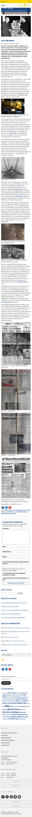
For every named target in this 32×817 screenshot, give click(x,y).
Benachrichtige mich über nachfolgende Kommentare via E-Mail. (13, 574)
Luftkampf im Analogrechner (9, 606)
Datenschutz (11, 812)
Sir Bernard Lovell (21, 196)
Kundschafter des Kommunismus (11, 614)
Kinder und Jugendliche (8, 740)
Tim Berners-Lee (5, 719)
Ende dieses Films (22, 282)
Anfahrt (15, 781)
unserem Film (13, 133)
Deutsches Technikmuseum (8, 701)
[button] (3, 507)
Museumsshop (5, 743)
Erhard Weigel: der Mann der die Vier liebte (14, 603)
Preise (15, 786)
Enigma (21, 701)
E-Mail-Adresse (6, 551)
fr (5, 1)
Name (4, 546)
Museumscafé (5, 745)
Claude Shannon (24, 697)
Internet (22, 706)
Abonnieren (6, 683)
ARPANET (14, 695)
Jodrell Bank (18, 189)
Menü (3, 5)
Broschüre (18, 290)
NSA (10, 513)
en (3, 1)
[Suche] (30, 1)
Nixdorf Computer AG (19, 714)
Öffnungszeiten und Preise (9, 733)
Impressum (4, 812)
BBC (23, 695)
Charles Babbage (16, 697)
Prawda (14, 513)
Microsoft (23, 712)
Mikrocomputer (6, 714)
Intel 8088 (17, 706)
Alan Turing (11, 693)
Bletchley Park (9, 697)
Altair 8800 (18, 693)
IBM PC (11, 706)
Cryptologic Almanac (6, 302)
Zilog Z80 (20, 719)
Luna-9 (19, 69)
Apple (4, 695)
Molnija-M (21, 512)
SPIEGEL (19, 717)
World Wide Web (13, 719)
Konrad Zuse (13, 709)
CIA (14, 510)
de (1, 1)
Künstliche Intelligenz (11, 712)
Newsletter (15, 802)
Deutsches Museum (21, 699)
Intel (14, 706)
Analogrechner (24, 693)
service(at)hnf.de (10, 764)
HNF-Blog (15, 806)
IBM (7, 706)
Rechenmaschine (6, 717)
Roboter (13, 717)
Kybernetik (22, 709)
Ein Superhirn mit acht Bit (12, 637)
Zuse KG (24, 719)
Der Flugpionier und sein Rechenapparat (13, 618)
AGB (17, 812)
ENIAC (17, 701)
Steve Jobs (25, 717)
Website (4, 557)
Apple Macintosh (9, 695)
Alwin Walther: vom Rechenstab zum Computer (17, 628)
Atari (17, 695)
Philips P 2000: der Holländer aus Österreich (14, 610)
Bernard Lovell (8, 510)
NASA (11, 714)
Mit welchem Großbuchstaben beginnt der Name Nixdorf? (15, 562)
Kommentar (6, 528)
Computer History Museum (8, 699)
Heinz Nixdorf (17, 703)
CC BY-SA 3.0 (16, 116)
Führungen (4, 735)
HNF (17, 43)
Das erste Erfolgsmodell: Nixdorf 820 (18, 644)
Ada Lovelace (4, 693)
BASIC (20, 695)
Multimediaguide (6, 738)
